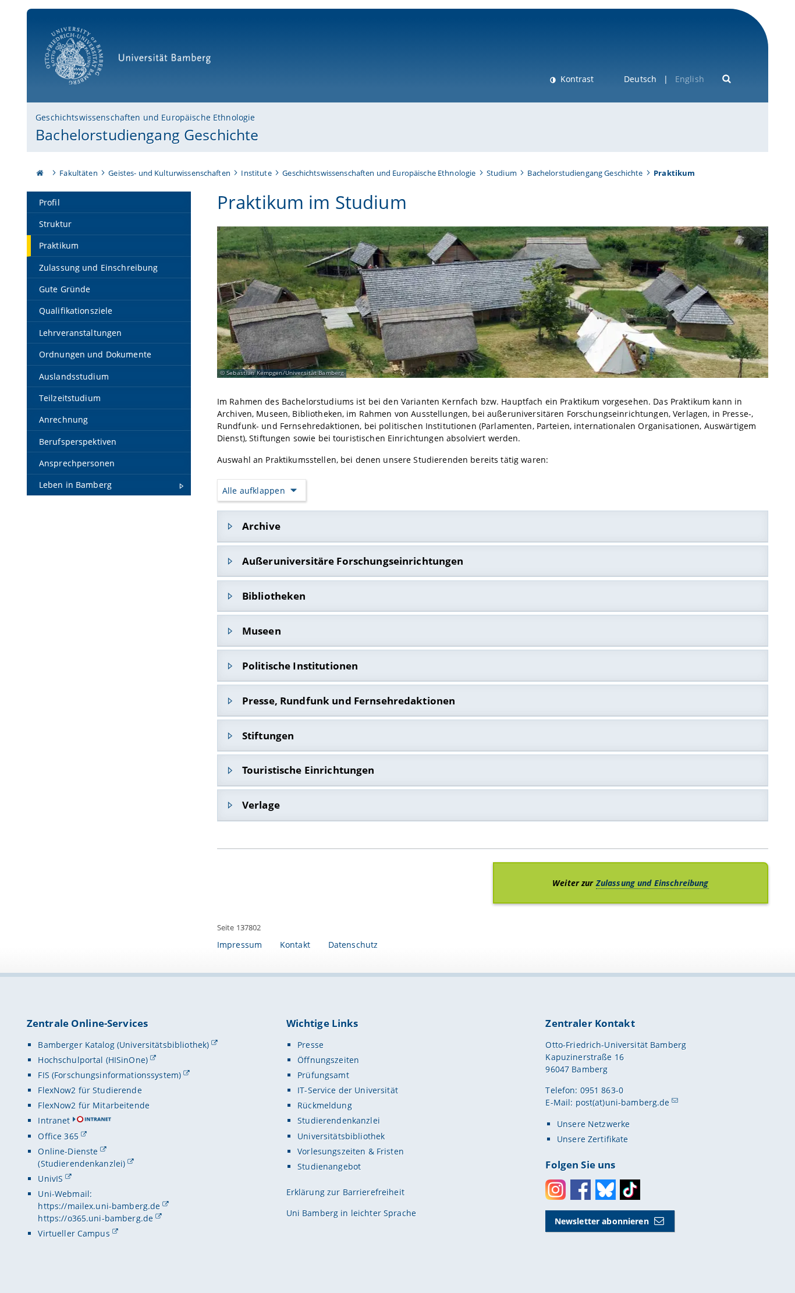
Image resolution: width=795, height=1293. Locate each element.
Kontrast (576, 78)
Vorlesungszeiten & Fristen (350, 1151)
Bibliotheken (274, 596)
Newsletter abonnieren (602, 1221)
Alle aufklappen (253, 490)
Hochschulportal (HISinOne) (93, 1059)
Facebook (580, 1189)
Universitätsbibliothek (341, 1136)
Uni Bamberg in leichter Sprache (351, 1212)
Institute (256, 173)
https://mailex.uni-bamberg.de (99, 1205)
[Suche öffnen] (727, 77)
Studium (502, 173)
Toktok (630, 1189)
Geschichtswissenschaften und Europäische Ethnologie (145, 117)
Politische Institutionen (300, 665)
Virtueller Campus (73, 1233)
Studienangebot (329, 1166)
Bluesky (605, 1189)
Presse (310, 1044)
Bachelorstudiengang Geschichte (147, 134)
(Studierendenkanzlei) (81, 1163)
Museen (261, 630)
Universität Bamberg (86, 90)
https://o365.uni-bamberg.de (95, 1218)
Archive (261, 526)
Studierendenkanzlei (338, 1120)
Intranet (54, 1120)
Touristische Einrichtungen (308, 770)
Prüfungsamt (323, 1075)
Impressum (239, 944)
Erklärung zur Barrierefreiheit (345, 1192)
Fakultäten (78, 173)
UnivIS (50, 1178)
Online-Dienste (68, 1151)
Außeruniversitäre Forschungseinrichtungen (353, 561)
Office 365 (58, 1136)
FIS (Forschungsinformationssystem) (109, 1075)
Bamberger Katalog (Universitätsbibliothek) (123, 1044)
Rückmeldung (324, 1105)
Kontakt (295, 944)
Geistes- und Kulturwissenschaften (169, 173)
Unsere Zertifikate (593, 1139)
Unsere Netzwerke (593, 1123)
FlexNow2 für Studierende (89, 1090)
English (689, 78)
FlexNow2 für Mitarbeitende (94, 1105)
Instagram (555, 1189)
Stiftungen (268, 735)
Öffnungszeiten (328, 1059)
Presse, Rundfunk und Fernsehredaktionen (348, 700)
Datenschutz (353, 944)
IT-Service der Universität (347, 1090)
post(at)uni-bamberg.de (623, 1102)
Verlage (261, 805)
